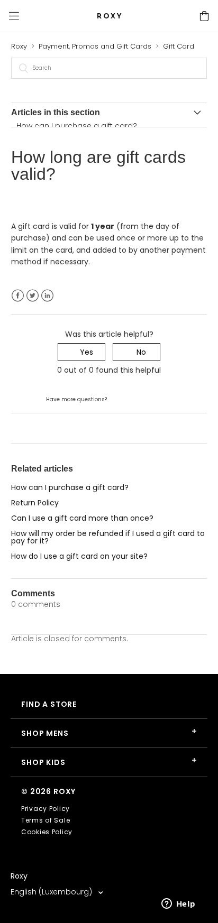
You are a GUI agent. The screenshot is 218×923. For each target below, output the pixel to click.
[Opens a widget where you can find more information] (178, 904)
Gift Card (178, 46)
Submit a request (140, 398)
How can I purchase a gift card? (76, 126)
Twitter (32, 295)
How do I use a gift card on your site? (79, 556)
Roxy (19, 46)
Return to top (35, 427)
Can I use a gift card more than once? (82, 518)
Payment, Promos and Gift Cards (95, 46)
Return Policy (35, 502)
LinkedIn (47, 295)
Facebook (17, 295)
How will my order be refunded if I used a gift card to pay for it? (108, 537)
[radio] (81, 352)
